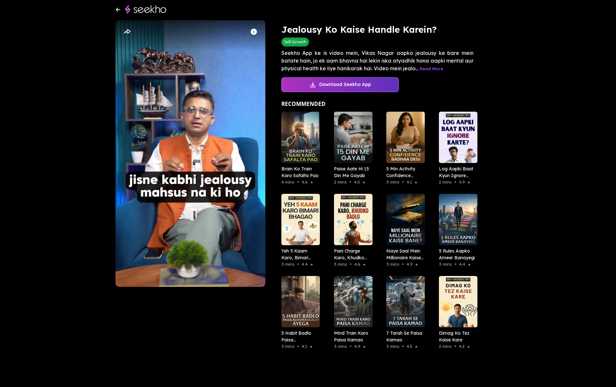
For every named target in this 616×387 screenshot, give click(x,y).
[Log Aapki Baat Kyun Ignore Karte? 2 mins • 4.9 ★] (456, 137)
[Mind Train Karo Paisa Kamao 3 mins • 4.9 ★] (351, 301)
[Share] (127, 31)
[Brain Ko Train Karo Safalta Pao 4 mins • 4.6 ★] (298, 137)
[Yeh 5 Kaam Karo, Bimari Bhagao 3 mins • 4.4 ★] (298, 219)
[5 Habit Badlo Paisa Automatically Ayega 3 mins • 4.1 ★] (298, 301)
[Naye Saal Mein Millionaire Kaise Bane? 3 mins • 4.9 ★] (403, 219)
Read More (431, 68)
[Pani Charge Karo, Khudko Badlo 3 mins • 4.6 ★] (351, 219)
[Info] (253, 31)
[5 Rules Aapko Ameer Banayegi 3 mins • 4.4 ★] (456, 219)
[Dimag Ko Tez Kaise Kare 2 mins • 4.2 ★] (456, 301)
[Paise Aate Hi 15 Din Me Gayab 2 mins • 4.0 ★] (351, 137)
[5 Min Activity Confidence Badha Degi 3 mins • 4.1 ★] (403, 137)
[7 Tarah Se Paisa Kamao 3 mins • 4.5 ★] (403, 301)
